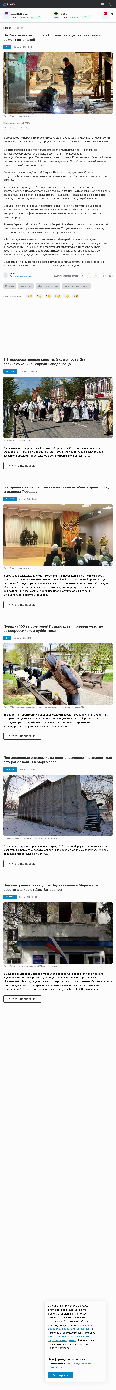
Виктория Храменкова (21, 276)
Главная (7, 28)
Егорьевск (26, 286)
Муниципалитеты (47, 286)
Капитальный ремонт (76, 286)
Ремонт (9, 286)
